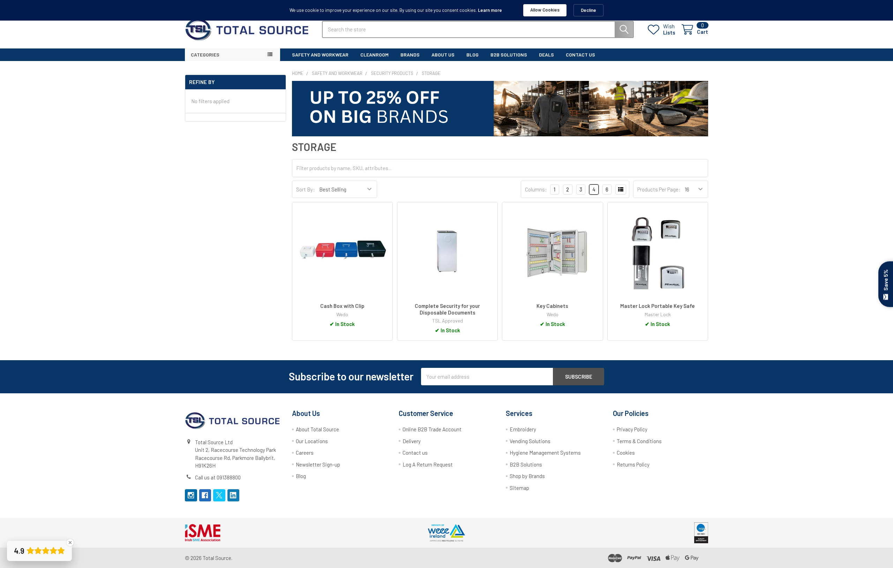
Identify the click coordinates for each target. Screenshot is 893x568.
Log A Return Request (428, 464)
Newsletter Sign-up (318, 464)
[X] (219, 495)
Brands (410, 55)
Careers (305, 452)
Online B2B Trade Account (432, 429)
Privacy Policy (632, 429)
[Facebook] (205, 495)
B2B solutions (508, 55)
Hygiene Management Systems (545, 452)
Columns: (536, 189)
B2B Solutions (526, 464)
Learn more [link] (490, 10)
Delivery (412, 441)
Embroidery (523, 429)
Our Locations (312, 441)
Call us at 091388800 (218, 477)
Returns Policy (633, 464)
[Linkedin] (233, 495)
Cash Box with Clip (342, 306)
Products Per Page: (659, 189)
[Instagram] (191, 495)
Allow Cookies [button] (545, 10)
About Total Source (317, 429)
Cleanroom (374, 55)
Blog (472, 55)
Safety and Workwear (320, 55)
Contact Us (580, 55)
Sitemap (519, 488)
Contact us (415, 452)
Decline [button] (588, 10)
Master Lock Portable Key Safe (657, 306)
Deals (546, 55)
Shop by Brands (527, 476)
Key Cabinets (552, 306)
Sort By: (305, 189)
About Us (443, 55)
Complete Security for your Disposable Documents (447, 309)
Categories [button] (205, 55)
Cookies (626, 452)
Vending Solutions (530, 441)
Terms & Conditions (639, 441)
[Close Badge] (70, 542)
